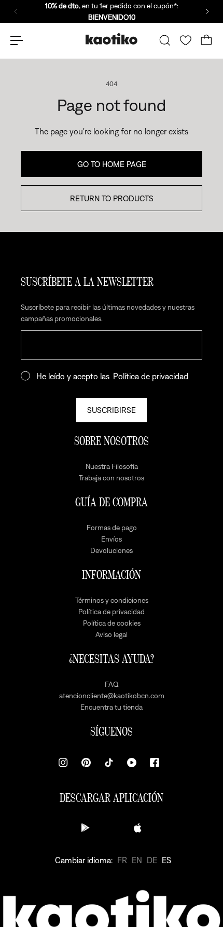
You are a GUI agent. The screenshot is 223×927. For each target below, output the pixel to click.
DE (152, 860)
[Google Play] (85, 828)
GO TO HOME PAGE (111, 164)
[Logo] (111, 40)
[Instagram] (63, 762)
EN (137, 860)
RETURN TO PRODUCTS (112, 198)
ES (166, 860)
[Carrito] (206, 40)
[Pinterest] (86, 762)
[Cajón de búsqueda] (165, 40)
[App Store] (137, 828)
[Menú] (16, 40)
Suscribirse (111, 409)
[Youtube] (131, 762)
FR (122, 860)
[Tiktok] (108, 762)
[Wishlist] (185, 40)
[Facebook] (154, 762)
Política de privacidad (150, 376)
